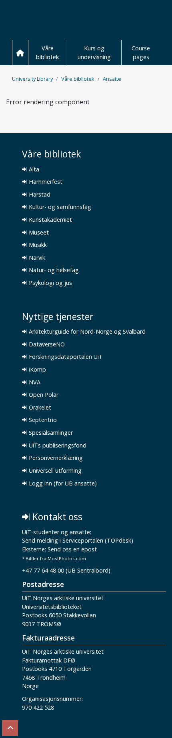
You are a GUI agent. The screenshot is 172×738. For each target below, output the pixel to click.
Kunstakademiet (49, 220)
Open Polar (42, 395)
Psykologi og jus (49, 283)
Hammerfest (44, 182)
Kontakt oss (56, 516)
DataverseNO (46, 344)
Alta (33, 169)
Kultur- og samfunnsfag (59, 207)
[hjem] (20, 52)
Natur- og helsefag (53, 270)
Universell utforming (54, 470)
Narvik (36, 258)
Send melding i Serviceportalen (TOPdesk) (77, 540)
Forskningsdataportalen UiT (65, 357)
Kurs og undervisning (94, 52)
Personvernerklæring (55, 458)
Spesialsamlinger (50, 433)
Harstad (38, 194)
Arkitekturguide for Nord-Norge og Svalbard (86, 331)
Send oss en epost (72, 549)
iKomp (36, 369)
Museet (38, 232)
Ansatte (112, 78)
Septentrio (42, 420)
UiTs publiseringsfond (56, 445)
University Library (32, 78)
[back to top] (10, 728)
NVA (33, 382)
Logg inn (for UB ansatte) (62, 483)
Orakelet (39, 407)
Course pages (141, 52)
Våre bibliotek (47, 52)
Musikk (37, 245)
